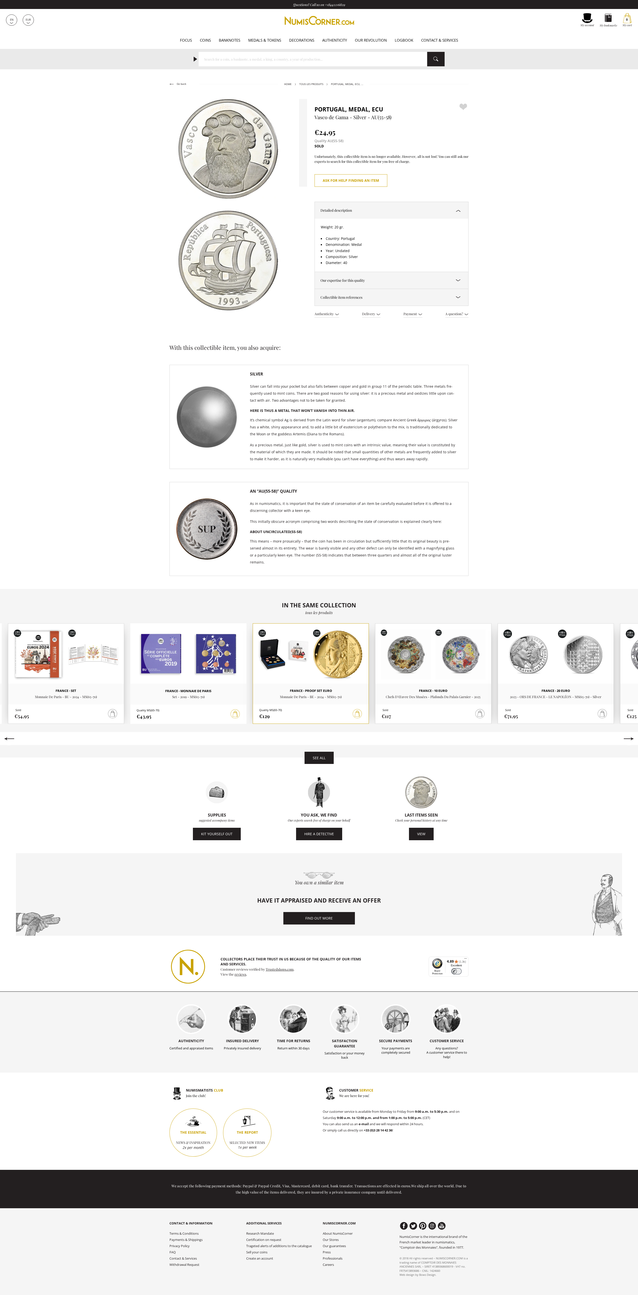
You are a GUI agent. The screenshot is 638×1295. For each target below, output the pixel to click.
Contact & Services (439, 40)
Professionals (332, 1258)
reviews (240, 974)
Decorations (301, 40)
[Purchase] (235, 714)
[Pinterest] (422, 1226)
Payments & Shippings (186, 1240)
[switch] (456, 971)
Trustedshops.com (280, 969)
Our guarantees (334, 1246)
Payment (410, 313)
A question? (454, 313)
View (421, 834)
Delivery (369, 313)
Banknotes (229, 40)
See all (319, 757)
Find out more (319, 918)
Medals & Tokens (264, 40)
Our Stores (331, 1240)
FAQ (172, 1252)
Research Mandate (260, 1233)
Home (288, 84)
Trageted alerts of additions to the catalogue (279, 1246)
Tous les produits (311, 84)
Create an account (259, 1258)
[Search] (436, 59)
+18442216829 (335, 4)
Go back (181, 84)
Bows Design (427, 1275)
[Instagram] (432, 1226)
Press (327, 1252)
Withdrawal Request (184, 1265)
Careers (328, 1265)
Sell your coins (256, 1252)
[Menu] (466, 960)
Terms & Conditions (184, 1233)
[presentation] (9, 738)
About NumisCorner (338, 1233)
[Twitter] (413, 1226)
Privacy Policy (179, 1246)
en (11, 19)
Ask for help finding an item (351, 180)
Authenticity (334, 40)
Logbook (404, 40)
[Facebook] (403, 1226)
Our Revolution (371, 40)
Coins (205, 40)
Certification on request (263, 1240)
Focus (186, 40)
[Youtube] (441, 1226)
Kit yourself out (217, 834)
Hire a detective (319, 834)
